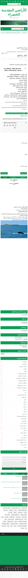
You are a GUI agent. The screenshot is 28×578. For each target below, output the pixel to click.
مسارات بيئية (23, 428)
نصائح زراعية (23, 444)
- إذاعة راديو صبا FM (23, 345)
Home (25, 51)
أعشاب (24, 368)
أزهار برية (24, 361)
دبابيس (24, 406)
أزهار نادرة (24, 364)
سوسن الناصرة (24, 166)
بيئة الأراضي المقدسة (22, 395)
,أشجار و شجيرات (10, 59)
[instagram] (5, 1)
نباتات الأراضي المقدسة (11, 51)
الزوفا (26, 154)
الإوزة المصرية (18, 476)
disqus (13, 177)
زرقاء (25, 409)
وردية (25, 447)
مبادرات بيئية (23, 423)
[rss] (10, 1)
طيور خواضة (23, 418)
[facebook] (26, 1)
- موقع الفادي (24, 346)
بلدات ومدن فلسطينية (21, 385)
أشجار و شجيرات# (20, 113)
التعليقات (5, 473)
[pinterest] (18, 1)
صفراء (25, 411)
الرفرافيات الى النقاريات (21, 378)
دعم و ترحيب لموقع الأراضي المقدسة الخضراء (12, 487)
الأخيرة (14, 473)
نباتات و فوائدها (23, 442)
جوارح (25, 402)
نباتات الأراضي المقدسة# (10, 113)
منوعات (24, 435)
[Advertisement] (18, 250)
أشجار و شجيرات (20, 51)
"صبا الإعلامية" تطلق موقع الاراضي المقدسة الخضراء (11, 481)
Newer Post (4, 173)
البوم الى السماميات (22, 373)
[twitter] (23, 1)
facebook (23, 177)
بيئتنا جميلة (24, 397)
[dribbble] (12, 1)
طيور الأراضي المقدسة (21, 416)
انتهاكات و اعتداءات (22, 383)
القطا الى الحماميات (22, 380)
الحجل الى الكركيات (22, 376)
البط (25, 371)
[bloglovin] (15, 1)
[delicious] (2, 1)
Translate (25, 339)
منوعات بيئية (23, 437)
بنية (25, 392)
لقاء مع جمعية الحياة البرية (16, 498)
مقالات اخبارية (23, 432)
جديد (23, 473)
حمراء (25, 404)
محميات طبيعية (23, 425)
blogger (5, 177)
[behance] (7, 1)
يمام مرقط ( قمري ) (17, 493)
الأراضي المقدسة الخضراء (14, 12)
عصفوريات (24, 421)
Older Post (23, 173)
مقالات (24, 430)
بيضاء (25, 399)
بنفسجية (24, 390)
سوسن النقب (24, 143)
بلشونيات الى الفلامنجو (21, 387)
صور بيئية (24, 414)
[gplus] (20, 1)
